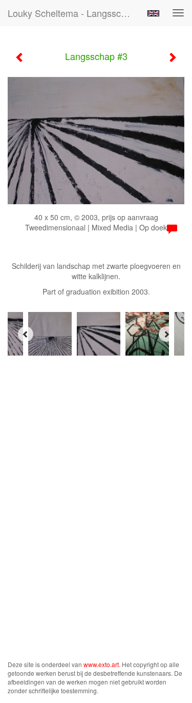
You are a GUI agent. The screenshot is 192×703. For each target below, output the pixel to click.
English (153, 13)
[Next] (166, 334)
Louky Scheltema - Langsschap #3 (73, 12)
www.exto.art (101, 664)
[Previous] (25, 334)
